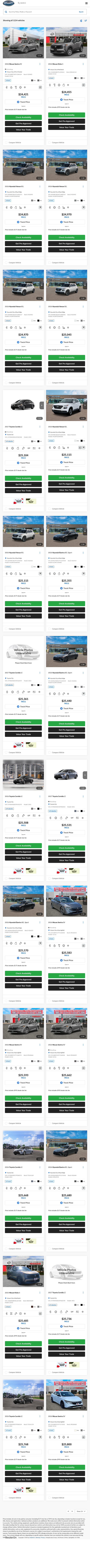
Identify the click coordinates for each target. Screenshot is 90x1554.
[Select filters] (81, 20)
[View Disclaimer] (25, 87)
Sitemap (38, 1537)
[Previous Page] (68, 1511)
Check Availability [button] (23, 117)
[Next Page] (72, 1511)
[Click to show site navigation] (86, 3)
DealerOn (32, 1537)
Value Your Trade (23, 129)
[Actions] (40, 64)
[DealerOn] (11, 1537)
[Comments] (40, 87)
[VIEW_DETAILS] (23, 651)
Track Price (25, 102)
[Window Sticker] (40, 207)
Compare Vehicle (15, 143)
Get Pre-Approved (23, 123)
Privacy (43, 1537)
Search (81, 12)
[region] (23, 111)
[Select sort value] (85, 20)
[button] (42, 43)
